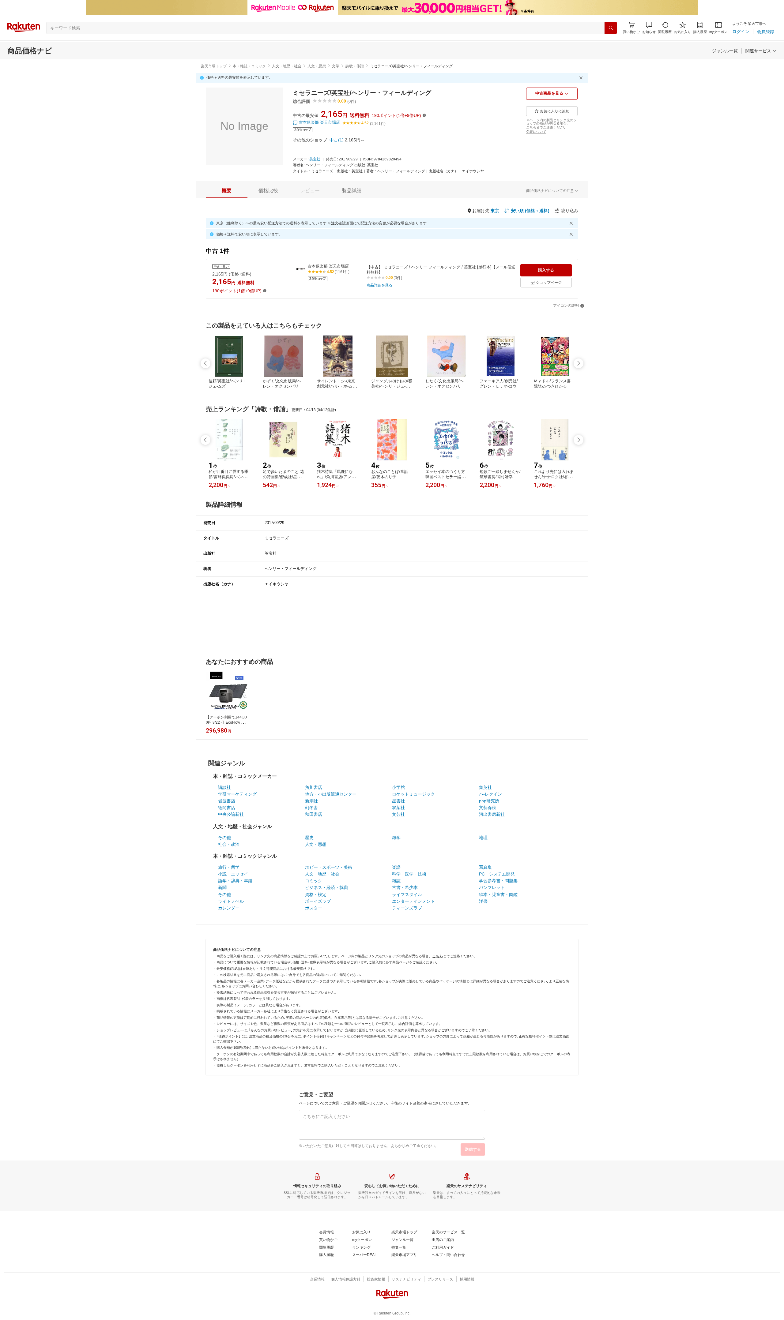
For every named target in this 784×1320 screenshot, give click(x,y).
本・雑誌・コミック (249, 66)
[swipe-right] (578, 363)
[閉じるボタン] (582, 78)
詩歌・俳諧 (354, 66)
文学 (335, 66)
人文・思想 (316, 66)
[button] (649, 27)
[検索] (611, 28)
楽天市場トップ (214, 66)
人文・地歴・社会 (286, 66)
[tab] (226, 190)
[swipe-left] (205, 363)
